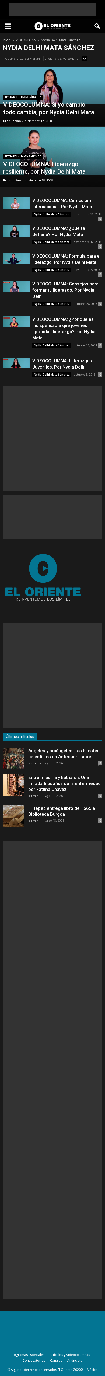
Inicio (7, 40)
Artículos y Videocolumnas (70, 1355)
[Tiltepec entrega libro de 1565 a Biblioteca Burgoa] (13, 816)
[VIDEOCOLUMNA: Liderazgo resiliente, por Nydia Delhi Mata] (52, 151)
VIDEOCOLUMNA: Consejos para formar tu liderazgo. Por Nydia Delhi (65, 290)
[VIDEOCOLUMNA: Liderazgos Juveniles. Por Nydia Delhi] (16, 363)
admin (33, 763)
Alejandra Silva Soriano (62, 58)
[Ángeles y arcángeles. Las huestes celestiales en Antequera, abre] (13, 758)
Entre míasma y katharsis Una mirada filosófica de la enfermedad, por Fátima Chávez (65, 783)
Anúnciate (74, 1360)
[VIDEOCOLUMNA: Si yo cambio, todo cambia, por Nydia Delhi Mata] (52, 85)
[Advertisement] (52, 9)
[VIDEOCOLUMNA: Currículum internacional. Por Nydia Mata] (16, 203)
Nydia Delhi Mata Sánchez (23, 97)
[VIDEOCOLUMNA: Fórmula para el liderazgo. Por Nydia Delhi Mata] (16, 258)
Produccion (12, 121)
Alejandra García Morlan (22, 58)
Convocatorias (34, 1360)
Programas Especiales (27, 1355)
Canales (56, 1360)
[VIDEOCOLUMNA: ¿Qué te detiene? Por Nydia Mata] (16, 231)
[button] (97, 26)
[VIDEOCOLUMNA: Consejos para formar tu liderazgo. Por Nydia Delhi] (16, 286)
